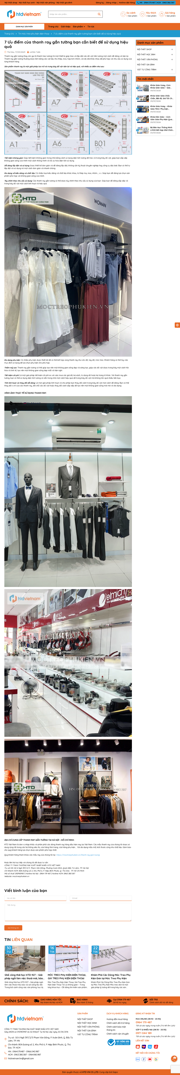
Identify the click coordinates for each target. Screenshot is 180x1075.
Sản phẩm (78, 26)
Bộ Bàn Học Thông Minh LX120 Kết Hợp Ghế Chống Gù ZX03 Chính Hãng (162, 128)
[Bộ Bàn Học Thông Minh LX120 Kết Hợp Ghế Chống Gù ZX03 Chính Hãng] (143, 130)
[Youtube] (150, 1059)
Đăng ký (100, 2)
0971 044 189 (144, 1033)
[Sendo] (156, 1046)
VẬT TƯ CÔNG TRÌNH (146, 69)
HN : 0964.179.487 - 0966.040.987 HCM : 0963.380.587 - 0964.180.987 (24, 1053)
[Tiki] (150, 1046)
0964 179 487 (144, 1022)
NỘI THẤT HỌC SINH (146, 54)
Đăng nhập (111, 2)
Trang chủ (53, 26)
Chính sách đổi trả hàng (118, 1023)
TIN (18, 939)
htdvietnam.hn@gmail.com (21, 1058)
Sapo (115, 1072)
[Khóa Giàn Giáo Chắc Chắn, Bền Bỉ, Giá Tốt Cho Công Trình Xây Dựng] (143, 98)
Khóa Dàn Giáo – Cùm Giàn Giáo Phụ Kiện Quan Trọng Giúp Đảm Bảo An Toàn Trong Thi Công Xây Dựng (162, 118)
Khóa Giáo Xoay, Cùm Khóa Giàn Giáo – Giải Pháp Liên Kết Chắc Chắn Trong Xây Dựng (161, 86)
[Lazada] (144, 1046)
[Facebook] (144, 1059)
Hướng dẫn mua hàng (117, 1019)
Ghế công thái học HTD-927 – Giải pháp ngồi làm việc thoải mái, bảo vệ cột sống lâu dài (24, 976)
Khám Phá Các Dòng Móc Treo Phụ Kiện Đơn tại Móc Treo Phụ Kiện (111, 976)
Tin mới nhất (145, 79)
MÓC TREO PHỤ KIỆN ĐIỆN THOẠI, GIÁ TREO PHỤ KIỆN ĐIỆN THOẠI (67, 976)
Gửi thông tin (13, 928)
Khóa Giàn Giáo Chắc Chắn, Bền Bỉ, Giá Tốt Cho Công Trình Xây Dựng (161, 97)
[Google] (156, 1059)
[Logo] (24, 14)
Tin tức (90, 26)
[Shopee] (138, 1046)
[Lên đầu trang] (174, 1051)
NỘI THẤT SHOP (144, 49)
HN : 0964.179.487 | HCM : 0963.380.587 (156, 2)
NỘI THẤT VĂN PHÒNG (147, 59)
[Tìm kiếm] (99, 14)
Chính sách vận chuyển (118, 1033)
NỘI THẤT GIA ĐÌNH (146, 64)
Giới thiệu (65, 26)
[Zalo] (138, 1059)
